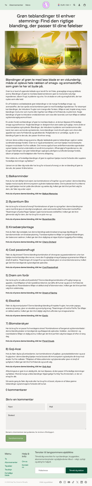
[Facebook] (60, 482)
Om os (24, 461)
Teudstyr (8, 469)
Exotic (45, 315)
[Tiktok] (73, 482)
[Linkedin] (81, 482)
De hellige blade (9, 474)
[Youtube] (68, 482)
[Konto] (79, 5)
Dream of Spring (49, 293)
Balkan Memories (50, 193)
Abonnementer (11, 462)
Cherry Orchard (49, 242)
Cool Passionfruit (50, 267)
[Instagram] (64, 482)
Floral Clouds (48, 341)
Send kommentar (16, 438)
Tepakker (8, 466)
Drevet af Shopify (22, 482)
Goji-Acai (46, 366)
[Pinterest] (85, 482)
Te (6, 459)
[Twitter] (77, 482)
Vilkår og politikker (46, 482)
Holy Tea (13, 482)
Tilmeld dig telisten (76, 470)
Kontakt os (25, 466)
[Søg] (74, 5)
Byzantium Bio (48, 219)
